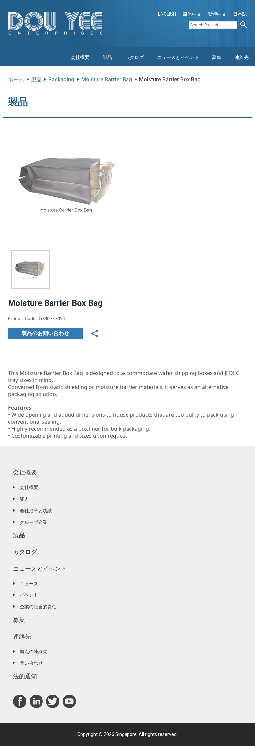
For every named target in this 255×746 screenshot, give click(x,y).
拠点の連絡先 (33, 651)
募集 (216, 57)
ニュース (29, 583)
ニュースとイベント (178, 57)
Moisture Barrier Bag (106, 79)
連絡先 (242, 57)
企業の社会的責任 (38, 606)
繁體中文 (217, 14)
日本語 (240, 14)
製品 (107, 57)
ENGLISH (167, 14)
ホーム (16, 79)
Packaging (61, 79)
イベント (29, 595)
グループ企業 (33, 522)
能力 (24, 499)
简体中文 (192, 14)
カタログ (134, 57)
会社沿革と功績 (36, 510)
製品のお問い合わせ (45, 333)
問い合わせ (31, 663)
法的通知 (25, 676)
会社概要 (80, 57)
